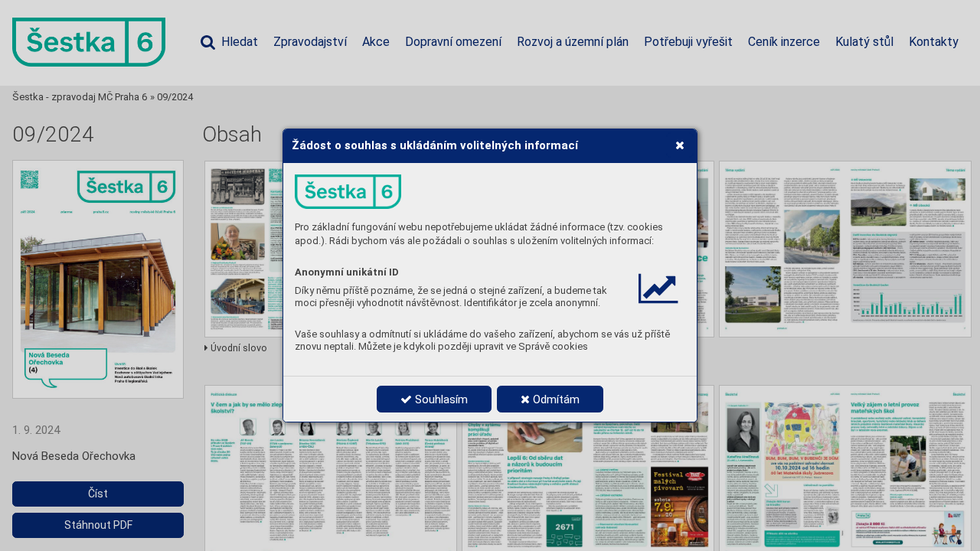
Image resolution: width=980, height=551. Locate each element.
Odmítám (555, 399)
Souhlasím (440, 399)
